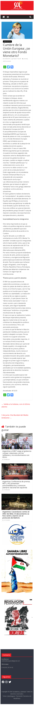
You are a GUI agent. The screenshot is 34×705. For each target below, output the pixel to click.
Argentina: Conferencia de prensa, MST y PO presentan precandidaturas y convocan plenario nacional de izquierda (16, 484)
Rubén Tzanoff (17, 59)
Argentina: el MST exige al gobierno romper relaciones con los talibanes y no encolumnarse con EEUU (16, 454)
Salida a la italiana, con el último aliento (16, 405)
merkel (26, 59)
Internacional (7, 41)
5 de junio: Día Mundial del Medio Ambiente (15, 416)
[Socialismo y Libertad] (16, 2)
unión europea (7, 61)
